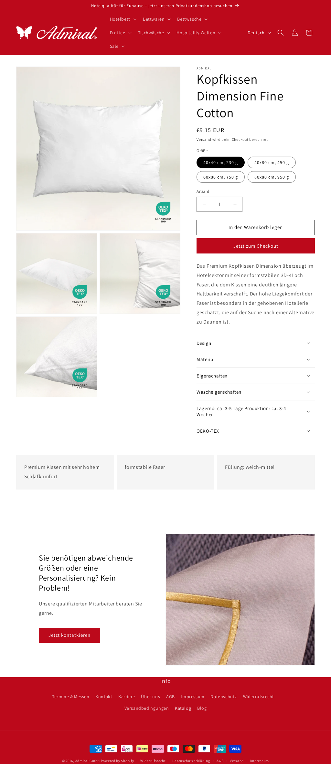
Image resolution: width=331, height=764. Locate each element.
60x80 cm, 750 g (220, 177)
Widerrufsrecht (258, 696)
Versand (204, 139)
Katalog (183, 708)
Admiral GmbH (87, 761)
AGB (170, 696)
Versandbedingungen (146, 708)
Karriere (126, 696)
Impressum (192, 696)
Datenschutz (223, 696)
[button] (122, 19)
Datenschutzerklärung (191, 761)
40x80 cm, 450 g (271, 162)
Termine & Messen (71, 696)
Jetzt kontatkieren (69, 635)
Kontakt (103, 696)
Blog (202, 708)
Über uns (150, 696)
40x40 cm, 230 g (220, 162)
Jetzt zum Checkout (255, 246)
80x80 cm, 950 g (271, 177)
